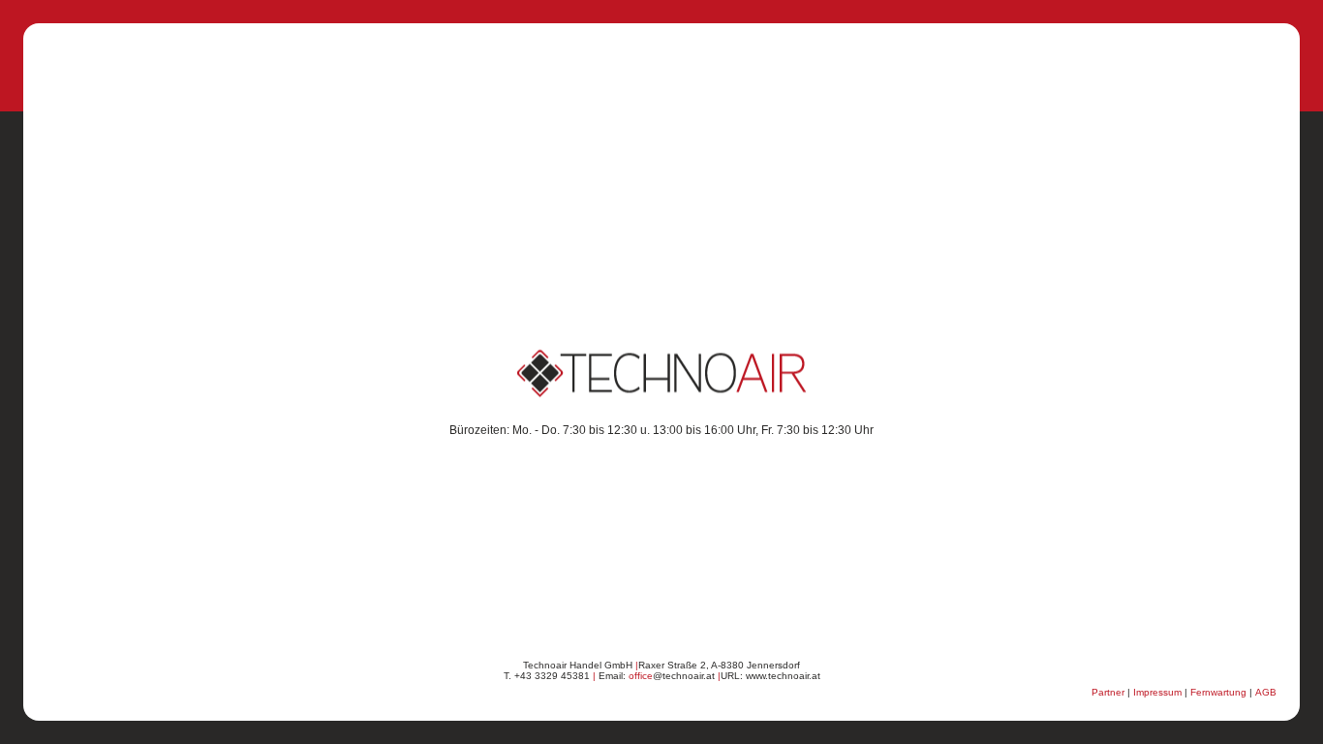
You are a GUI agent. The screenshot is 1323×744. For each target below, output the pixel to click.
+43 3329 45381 (552, 675)
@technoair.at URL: (687, 675)
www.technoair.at (783, 675)
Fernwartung (1218, 692)
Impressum (1157, 692)
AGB (1266, 692)
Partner (1108, 692)
